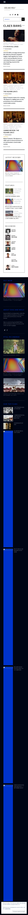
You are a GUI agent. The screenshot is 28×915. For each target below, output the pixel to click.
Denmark (10, 86)
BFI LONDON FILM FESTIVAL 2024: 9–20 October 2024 (18, 668)
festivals (17, 86)
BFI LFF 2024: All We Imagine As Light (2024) (18, 550)
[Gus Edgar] (8, 255)
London (16, 203)
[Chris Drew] (8, 249)
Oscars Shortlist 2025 (18, 424)
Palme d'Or (19, 88)
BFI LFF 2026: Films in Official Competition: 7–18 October (13, 174)
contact (14, 325)
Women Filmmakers (10, 194)
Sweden (6, 89)
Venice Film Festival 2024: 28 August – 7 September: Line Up (19, 786)
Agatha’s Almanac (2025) (12, 196)
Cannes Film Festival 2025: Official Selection (19, 417)
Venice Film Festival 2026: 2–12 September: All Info (13, 217)
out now (16, 211)
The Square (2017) (10, 91)
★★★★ (5, 43)
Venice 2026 (17, 215)
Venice (20, 213)
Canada (19, 189)
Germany (12, 88)
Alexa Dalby (8, 48)
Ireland (11, 43)
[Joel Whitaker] (8, 267)
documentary (17, 191)
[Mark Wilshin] (8, 237)
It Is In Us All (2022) (11, 46)
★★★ (15, 189)
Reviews (6, 44)
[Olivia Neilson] (8, 261)
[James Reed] (8, 243)
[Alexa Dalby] (8, 231)
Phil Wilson (17, 192)
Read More (6, 66)
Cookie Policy (7, 908)
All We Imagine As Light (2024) (18, 431)
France (5, 88)
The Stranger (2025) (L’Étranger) (19, 408)
